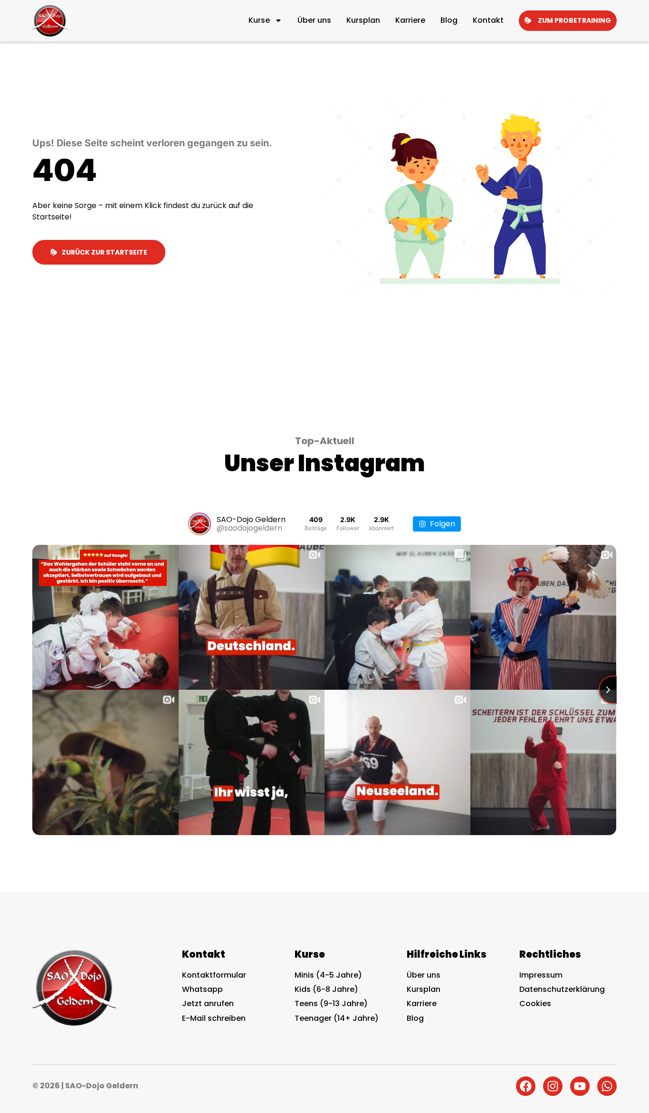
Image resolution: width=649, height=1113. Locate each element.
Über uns (314, 20)
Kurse (259, 20)
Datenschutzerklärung (562, 989)
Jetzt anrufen (208, 1003)
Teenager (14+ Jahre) (337, 1018)
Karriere (410, 20)
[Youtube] (580, 1086)
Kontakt (488, 20)
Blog (449, 20)
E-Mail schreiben (214, 1018)
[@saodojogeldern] (199, 523)
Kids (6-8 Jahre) (326, 989)
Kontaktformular (214, 975)
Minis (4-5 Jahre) (328, 975)
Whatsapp (202, 989)
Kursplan (363, 20)
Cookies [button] (535, 1003)
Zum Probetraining (574, 20)
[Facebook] (525, 1086)
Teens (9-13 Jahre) (331, 1003)
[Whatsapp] (607, 1086)
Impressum (541, 975)
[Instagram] (553, 1086)
